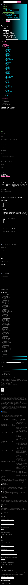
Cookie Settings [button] (4, 385)
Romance (8, 77)
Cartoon (6, 300)
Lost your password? (5, 532)
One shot (8, 75)
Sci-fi (7, 80)
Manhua (8, 67)
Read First (3, 176)
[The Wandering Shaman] (4, 258)
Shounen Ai (9, 86)
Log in (2, 562)
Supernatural (9, 91)
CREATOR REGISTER (12, 17)
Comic (7, 53)
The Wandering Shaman (5, 261)
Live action (6, 318)
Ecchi (7, 56)
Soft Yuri (6, 346)
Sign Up (3, 540)
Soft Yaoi (6, 345)
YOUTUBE (6, 373)
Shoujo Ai (8, 84)
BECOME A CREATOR (9, 13)
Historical (8, 62)
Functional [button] (3, 476)
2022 (2, 167)
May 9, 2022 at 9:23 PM (9, 231)
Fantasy (8, 58)
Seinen (7, 81)
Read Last (8, 176)
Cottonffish (3, 150)
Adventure (5, 42)
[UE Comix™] (4, 4)
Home (4, 100)
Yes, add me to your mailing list (9, 557)
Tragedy (8, 90)
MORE (5, 46)
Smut (5, 343)
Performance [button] (3, 483)
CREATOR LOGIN (11, 15)
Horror (7, 63)
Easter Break (3, 247)
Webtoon (8, 93)
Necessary (4, 411)
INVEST (8, 9)
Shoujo (8, 82)
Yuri (7, 95)
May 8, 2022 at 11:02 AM (9, 218)
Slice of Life (9, 87)
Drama (5, 44)
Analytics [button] (3, 489)
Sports (7, 89)
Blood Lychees (6, 104)
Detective (6, 305)
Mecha (7, 72)
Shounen (8, 85)
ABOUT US (6, 8)
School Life (9, 78)
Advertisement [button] (4, 497)
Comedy (8, 51)
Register (7, 197)
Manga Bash (6, 45)
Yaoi (7, 94)
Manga (7, 66)
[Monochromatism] (5, 273)
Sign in (2, 26)
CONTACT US (10, 10)
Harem (7, 60)
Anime (7, 50)
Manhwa (8, 68)
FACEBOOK (6, 372)
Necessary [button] (3, 410)
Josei (7, 64)
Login (11, 197)
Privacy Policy (24, 377)
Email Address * (4, 549)
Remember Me (5, 527)
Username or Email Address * (7, 519)
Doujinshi (8, 55)
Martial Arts (9, 69)
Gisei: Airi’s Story (4, 289)
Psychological (9, 76)
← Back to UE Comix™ (6, 534)
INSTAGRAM (6, 374)
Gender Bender (9, 59)
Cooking (8, 54)
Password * (3, 523)
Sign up (6, 26)
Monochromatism (4, 276)
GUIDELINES (9, 14)
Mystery (8, 73)
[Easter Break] (9, 244)
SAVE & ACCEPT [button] (5, 512)
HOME (5, 6)
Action (5, 41)
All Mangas (6, 101)
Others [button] (2, 505)
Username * (3, 545)
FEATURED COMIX (8, 12)
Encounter (21, 185)
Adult (7, 47)
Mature (8, 71)
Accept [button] (10, 385)
